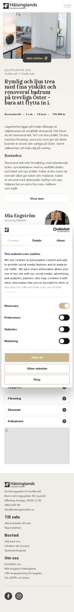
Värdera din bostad (17, 546)
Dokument (15, 421)
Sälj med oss (12, 541)
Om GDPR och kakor (17, 577)
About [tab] (61, 240)
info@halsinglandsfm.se (19, 509)
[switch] (64, 318)
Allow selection (37, 368)
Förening (14, 398)
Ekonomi (14, 410)
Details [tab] (37, 240)
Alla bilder (35, 58)
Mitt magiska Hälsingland (20, 568)
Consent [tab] (13, 240)
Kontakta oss (13, 564)
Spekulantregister (15, 550)
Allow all (37, 357)
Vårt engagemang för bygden (23, 573)
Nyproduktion (13, 527)
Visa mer (37, 198)
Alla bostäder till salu (18, 523)
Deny (37, 379)
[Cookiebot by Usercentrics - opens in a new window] (53, 229)
